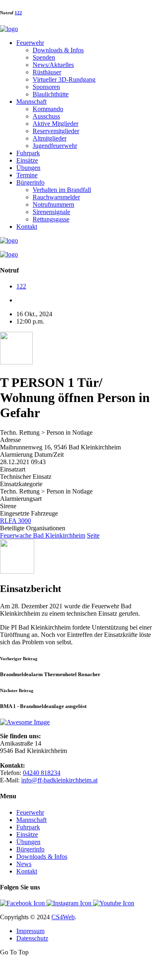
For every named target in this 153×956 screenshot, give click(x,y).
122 (18, 12)
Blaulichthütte (51, 94)
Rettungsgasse (51, 219)
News (23, 863)
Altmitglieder (50, 138)
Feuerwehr (30, 42)
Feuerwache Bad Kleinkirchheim (42, 535)
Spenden (44, 57)
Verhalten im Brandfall (62, 189)
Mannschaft (31, 101)
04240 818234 (41, 772)
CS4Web (63, 917)
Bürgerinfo (30, 182)
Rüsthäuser (47, 72)
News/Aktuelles (53, 64)
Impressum (30, 930)
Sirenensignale (51, 211)
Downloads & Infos (58, 50)
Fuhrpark (28, 153)
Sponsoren (46, 86)
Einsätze (27, 160)
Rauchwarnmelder (56, 197)
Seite (93, 535)
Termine (27, 175)
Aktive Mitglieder (55, 123)
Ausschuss (46, 116)
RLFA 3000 (15, 520)
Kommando (48, 108)
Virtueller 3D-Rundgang (64, 79)
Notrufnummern (53, 204)
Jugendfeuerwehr (55, 145)
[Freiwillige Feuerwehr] (9, 28)
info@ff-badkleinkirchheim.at (59, 780)
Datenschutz (32, 938)
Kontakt (26, 226)
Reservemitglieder (56, 130)
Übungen (28, 167)
